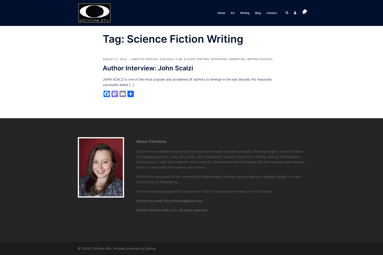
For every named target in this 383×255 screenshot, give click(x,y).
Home (221, 13)
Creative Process (144, 59)
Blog (258, 13)
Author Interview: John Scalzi (148, 68)
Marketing (237, 59)
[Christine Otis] (95, 13)
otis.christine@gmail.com (183, 201)
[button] (287, 13)
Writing (245, 13)
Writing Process (260, 59)
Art (233, 13)
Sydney (150, 248)
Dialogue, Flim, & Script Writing (184, 59)
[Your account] (295, 13)
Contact (272, 13)
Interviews (219, 59)
